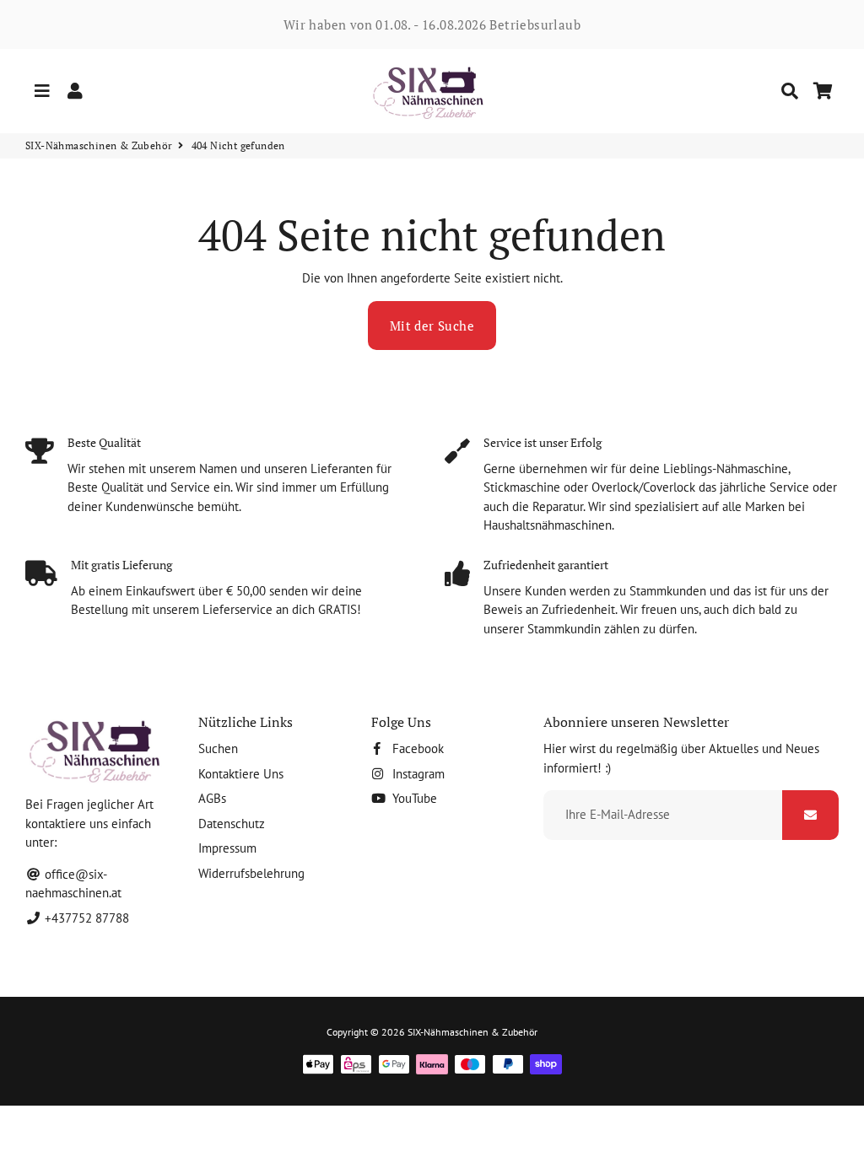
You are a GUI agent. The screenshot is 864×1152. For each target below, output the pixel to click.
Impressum (227, 848)
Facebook (416, 748)
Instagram (417, 774)
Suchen (218, 748)
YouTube (413, 798)
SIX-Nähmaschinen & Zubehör (98, 145)
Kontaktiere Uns (241, 774)
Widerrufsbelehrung (251, 873)
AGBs (212, 798)
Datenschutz (231, 824)
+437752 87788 (85, 918)
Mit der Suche (432, 325)
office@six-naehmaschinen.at (73, 884)
